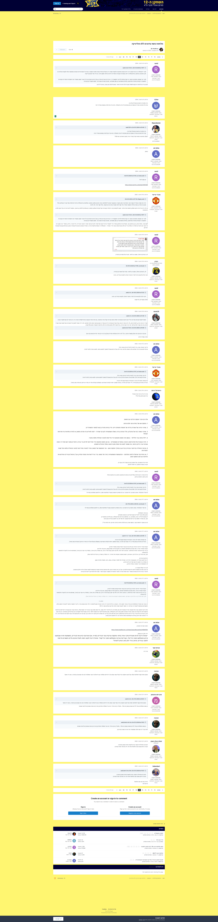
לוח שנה (154, 9)
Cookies (104, 909)
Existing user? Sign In (69, 3)
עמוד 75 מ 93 (110, 57)
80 (123, 57)
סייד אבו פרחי (159, 840)
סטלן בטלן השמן (156, 741)
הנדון (156, 261)
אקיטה (156, 671)
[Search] (55, 9)
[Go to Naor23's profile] (74, 834)
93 (128, 846)
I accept (57, 919)
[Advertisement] (134, 29)
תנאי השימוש (142, 919)
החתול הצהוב (128, 67)
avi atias (156, 148)
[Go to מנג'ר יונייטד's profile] (156, 201)
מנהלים (147, 9)
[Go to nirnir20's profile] (156, 317)
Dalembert (156, 766)
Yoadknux (155, 48)
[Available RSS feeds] (55, 878)
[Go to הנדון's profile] (156, 271)
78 (130, 57)
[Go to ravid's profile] (156, 69)
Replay (140, 199)
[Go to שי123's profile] (156, 105)
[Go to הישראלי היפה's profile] (156, 396)
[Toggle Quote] (145, 67)
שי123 (156, 100)
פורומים (161, 9)
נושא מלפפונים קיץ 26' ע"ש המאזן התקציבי (152, 846)
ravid (156, 63)
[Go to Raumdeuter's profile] (156, 129)
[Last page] (117, 57)
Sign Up (57, 3)
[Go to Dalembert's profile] (156, 772)
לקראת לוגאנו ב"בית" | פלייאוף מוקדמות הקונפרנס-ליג (149, 859)
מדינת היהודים (146, 835)
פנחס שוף (156, 648)
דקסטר (159, 861)
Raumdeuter (156, 123)
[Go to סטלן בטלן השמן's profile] (156, 749)
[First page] (162, 57)
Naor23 (70, 833)
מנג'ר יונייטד (156, 195)
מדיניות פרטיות (112, 909)
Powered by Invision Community (109, 912)
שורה (160, 835)
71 (151, 57)
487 (142, 833)
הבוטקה (145, 50)
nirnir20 (156, 311)
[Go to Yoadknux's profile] (161, 49)
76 (136, 57)
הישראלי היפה (156, 390)
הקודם (158, 57)
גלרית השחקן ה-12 (126, 9)
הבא (120, 57)
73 (145, 57)
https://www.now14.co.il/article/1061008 (136, 185)
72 (148, 57)
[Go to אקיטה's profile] (156, 677)
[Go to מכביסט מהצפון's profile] (156, 700)
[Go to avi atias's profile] (156, 154)
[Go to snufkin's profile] (74, 847)
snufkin (70, 846)
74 (142, 57)
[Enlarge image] (130, 244)
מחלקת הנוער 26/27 (157, 853)
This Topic (61, 9)
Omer (161, 841)
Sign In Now (83, 813)
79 (126, 57)
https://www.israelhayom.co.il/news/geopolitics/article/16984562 (129, 629)
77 (133, 57)
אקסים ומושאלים (158, 833)
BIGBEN (70, 839)
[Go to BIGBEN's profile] (74, 840)
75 (139, 57)
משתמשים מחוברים (138, 9)
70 (154, 57)
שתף (70, 49)
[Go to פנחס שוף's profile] (156, 654)
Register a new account (135, 813)
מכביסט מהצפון (156, 695)
